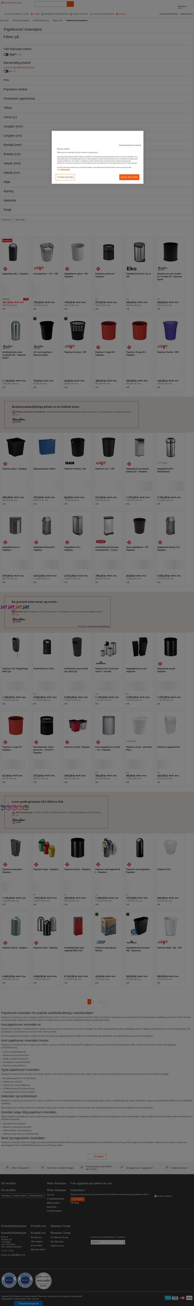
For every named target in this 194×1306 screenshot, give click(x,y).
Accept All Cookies (129, 177)
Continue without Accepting (130, 145)
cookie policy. (65, 169)
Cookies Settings (65, 177)
